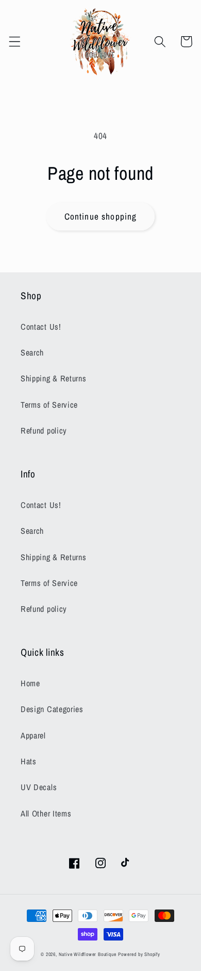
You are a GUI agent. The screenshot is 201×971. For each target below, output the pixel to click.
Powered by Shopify (139, 954)
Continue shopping (100, 216)
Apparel (33, 735)
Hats (29, 761)
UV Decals (39, 787)
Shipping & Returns (53, 378)
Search (32, 352)
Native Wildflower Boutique (87, 954)
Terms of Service (49, 404)
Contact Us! (41, 326)
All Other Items (46, 813)
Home (30, 683)
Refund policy (44, 430)
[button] (15, 41)
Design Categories (52, 709)
